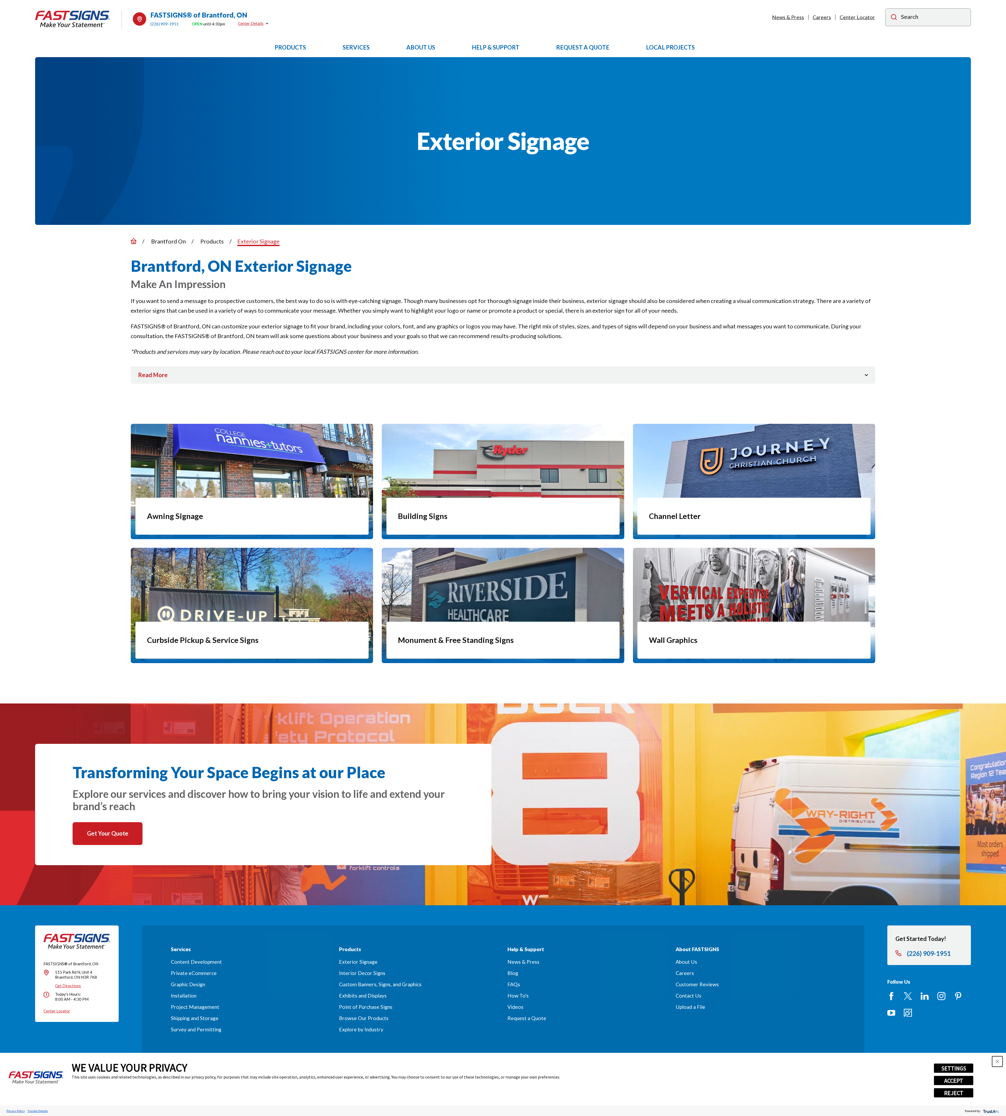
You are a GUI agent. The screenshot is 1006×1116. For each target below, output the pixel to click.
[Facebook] (891, 996)
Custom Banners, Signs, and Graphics (380, 984)
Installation (183, 996)
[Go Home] (133, 241)
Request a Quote (526, 1018)
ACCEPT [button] (953, 1080)
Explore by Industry (361, 1029)
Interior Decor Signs (362, 973)
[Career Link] (908, 1013)
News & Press (788, 17)
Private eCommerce (194, 973)
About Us (686, 962)
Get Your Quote (107, 833)
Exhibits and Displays (363, 996)
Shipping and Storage (194, 1018)
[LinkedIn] (925, 996)
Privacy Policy (16, 1111)
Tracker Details (38, 1111)
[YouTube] (891, 1013)
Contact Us (688, 996)
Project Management (195, 1007)
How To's (518, 996)
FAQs (513, 984)
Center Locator (857, 17)
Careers (822, 17)
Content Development (196, 962)
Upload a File (690, 1007)
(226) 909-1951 (164, 23)
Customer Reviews (697, 984)
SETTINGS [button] (953, 1068)
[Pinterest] (958, 996)
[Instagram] (941, 996)
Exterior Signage (358, 962)
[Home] (72, 19)
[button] (997, 1061)
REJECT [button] (953, 1093)
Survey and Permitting (196, 1029)
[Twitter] (908, 996)
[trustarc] (990, 1111)
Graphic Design (188, 984)
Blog (512, 973)
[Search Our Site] (894, 18)
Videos (515, 1007)
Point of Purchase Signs (365, 1007)
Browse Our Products (364, 1018)
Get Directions (68, 985)
